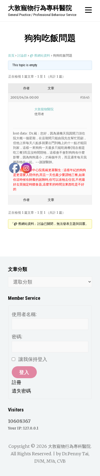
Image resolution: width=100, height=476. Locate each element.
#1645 (85, 97)
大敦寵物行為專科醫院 (40, 7)
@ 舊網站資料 (40, 55)
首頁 (11, 55)
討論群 (22, 55)
